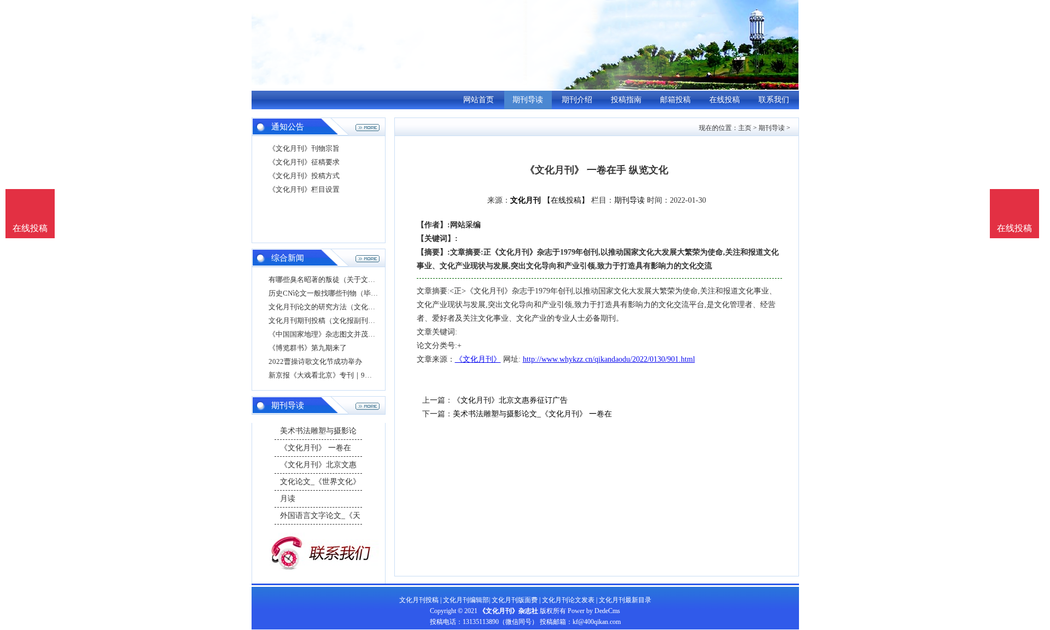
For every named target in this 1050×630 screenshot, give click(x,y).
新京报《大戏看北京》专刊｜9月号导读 (331, 375)
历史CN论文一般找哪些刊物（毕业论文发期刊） (345, 293)
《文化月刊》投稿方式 (304, 176)
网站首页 (478, 100)
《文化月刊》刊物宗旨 (304, 148)
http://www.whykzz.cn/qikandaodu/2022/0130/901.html (609, 359)
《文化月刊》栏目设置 (304, 189)
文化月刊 (525, 200)
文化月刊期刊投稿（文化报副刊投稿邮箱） (336, 320)
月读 (287, 498)
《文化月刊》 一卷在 (315, 448)
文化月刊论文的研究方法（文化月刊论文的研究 (343, 307)
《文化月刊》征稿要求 (304, 162)
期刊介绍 (577, 100)
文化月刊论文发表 (568, 600)
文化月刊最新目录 (625, 600)
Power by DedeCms (594, 611)
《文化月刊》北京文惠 (318, 465)
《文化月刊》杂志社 (508, 611)
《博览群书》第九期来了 (308, 348)
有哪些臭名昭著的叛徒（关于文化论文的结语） (343, 279)
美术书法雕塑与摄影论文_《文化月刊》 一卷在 (532, 414)
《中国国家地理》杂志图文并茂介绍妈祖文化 (340, 334)
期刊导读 (527, 100)
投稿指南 (626, 100)
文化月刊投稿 (419, 600)
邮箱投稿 (675, 100)
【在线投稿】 (566, 200)
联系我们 (774, 100)
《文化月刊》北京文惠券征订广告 (510, 400)
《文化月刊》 (478, 359)
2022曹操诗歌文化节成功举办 (315, 361)
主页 (744, 128)
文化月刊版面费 (515, 600)
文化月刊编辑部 (466, 600)
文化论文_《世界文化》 (320, 482)
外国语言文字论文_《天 (320, 515)
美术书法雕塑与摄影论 (318, 431)
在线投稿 (724, 100)
